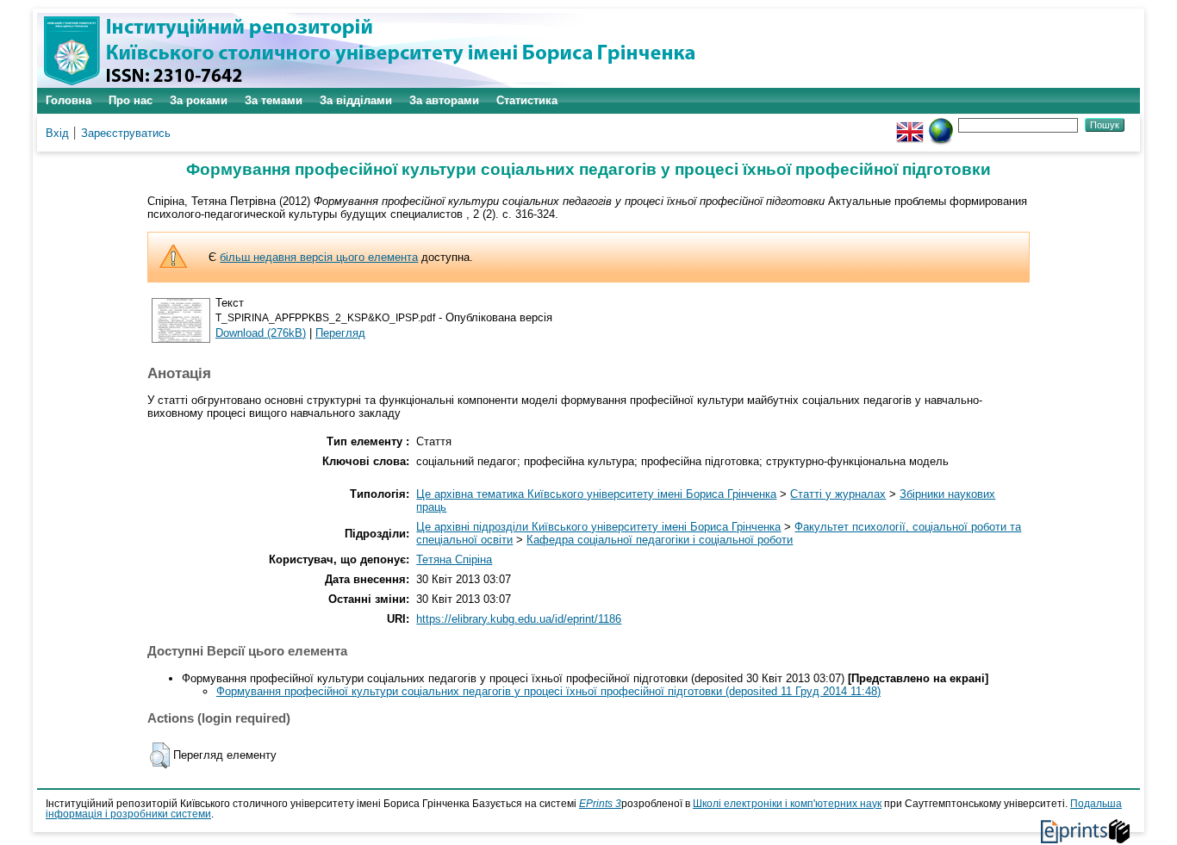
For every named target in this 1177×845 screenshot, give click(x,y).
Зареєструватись (126, 133)
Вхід (57, 133)
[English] (910, 124)
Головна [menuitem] (68, 100)
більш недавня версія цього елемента (319, 257)
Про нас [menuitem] (131, 100)
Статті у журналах (838, 494)
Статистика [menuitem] (526, 100)
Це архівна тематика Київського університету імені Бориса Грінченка (596, 494)
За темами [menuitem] (273, 100)
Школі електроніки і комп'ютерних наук (787, 803)
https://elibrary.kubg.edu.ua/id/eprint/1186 (518, 618)
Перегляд (340, 332)
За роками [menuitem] (198, 100)
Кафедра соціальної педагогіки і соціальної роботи (659, 539)
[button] (160, 755)
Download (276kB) (260, 332)
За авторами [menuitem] (444, 100)
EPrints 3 (600, 803)
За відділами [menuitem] (356, 100)
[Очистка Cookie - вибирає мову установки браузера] (941, 124)
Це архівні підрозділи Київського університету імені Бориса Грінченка (598, 526)
